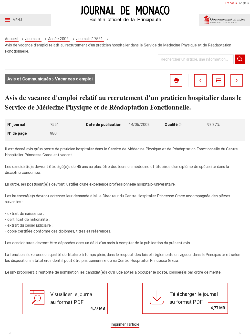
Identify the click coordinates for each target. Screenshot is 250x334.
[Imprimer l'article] (176, 80)
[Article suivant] (236, 80)
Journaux (33, 38)
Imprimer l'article (125, 324)
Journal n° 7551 (90, 38)
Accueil (12, 38)
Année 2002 (59, 38)
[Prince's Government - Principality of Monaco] (224, 20)
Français (231, 3)
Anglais (244, 3)
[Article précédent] (200, 80)
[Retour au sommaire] (218, 80)
